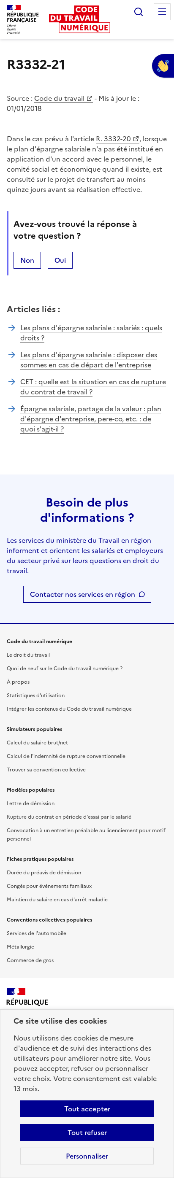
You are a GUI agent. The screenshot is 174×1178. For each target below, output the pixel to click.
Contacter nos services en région (82, 594)
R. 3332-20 (113, 139)
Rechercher (138, 11)
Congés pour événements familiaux (49, 886)
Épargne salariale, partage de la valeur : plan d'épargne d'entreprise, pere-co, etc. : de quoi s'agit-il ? (90, 419)
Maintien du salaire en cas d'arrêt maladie (57, 899)
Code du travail (59, 98)
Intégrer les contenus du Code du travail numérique (69, 709)
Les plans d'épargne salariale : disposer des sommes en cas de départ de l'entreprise (88, 360)
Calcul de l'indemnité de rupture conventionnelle (66, 756)
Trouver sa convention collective (46, 770)
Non (27, 260)
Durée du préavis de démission (44, 872)
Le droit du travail (28, 655)
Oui (60, 260)
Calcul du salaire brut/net (37, 743)
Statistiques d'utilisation (36, 695)
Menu (162, 11)
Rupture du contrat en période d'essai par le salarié (69, 817)
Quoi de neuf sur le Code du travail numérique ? (64, 668)
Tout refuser (87, 1132)
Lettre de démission (30, 803)
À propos (18, 682)
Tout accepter (87, 1109)
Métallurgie (20, 947)
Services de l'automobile (36, 933)
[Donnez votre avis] (163, 66)
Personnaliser (87, 1156)
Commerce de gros (30, 960)
